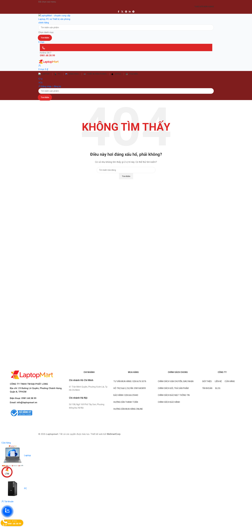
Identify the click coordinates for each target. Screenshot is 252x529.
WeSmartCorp (113, 434)
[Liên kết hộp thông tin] (126, 220)
